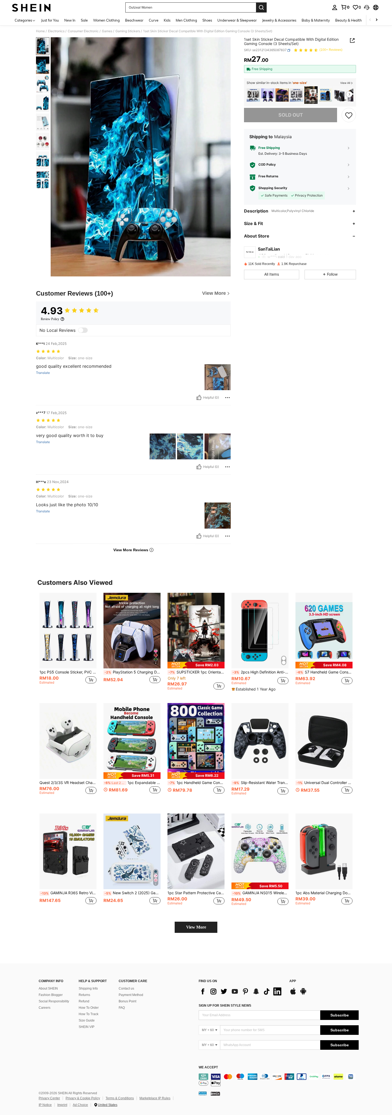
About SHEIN (48, 988)
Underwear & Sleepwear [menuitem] (237, 20)
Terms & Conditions (120, 1098)
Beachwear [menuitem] (134, 20)
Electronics (56, 31)
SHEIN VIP (86, 1027)
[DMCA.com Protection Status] (215, 1093)
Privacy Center (49, 1098)
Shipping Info (88, 988)
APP (292, 981)
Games (107, 31)
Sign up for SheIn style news (225, 1005)
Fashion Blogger (51, 995)
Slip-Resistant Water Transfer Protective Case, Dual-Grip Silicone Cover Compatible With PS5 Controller (261, 783)
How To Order (89, 1008)
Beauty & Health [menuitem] (348, 20)
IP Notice (45, 1105)
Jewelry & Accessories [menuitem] (279, 20)
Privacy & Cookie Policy (83, 1098)
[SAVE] (349, 115)
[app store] (293, 994)
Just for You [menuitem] (50, 20)
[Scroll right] (376, 20)
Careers (44, 1008)
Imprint (62, 1105)
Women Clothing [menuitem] (106, 20)
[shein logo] (31, 7)
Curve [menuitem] (153, 20)
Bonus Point (127, 1001)
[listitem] (253, 95)
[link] (345, 7)
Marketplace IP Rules (154, 1098)
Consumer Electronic (83, 31)
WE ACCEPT (208, 1067)
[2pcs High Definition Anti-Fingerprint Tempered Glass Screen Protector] (260, 631)
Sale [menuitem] (84, 20)
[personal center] (334, 7)
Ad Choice (80, 1105)
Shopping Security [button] (272, 188)
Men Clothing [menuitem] (186, 20)
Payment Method (131, 995)
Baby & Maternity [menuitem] (316, 20)
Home (40, 31)
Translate (43, 373)
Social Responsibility (54, 1001)
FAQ (122, 1008)
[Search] (261, 7)
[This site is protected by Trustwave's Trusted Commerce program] (203, 1093)
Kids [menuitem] (167, 20)
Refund (84, 1001)
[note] (196, 665)
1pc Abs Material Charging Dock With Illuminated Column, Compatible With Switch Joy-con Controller (324, 893)
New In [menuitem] (69, 20)
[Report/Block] (227, 397)
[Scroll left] (370, 20)
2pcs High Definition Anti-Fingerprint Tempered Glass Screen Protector (261, 672)
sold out (290, 115)
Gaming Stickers (127, 31)
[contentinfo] (279, 1079)
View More (196, 927)
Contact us (126, 988)
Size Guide (87, 1020)
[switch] (83, 330)
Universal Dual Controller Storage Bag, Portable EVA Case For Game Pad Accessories (325, 783)
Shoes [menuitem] (207, 20)
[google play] (303, 994)
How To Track (88, 1014)
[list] (241, 991)
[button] (366, 7)
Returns (84, 995)
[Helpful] (199, 397)
